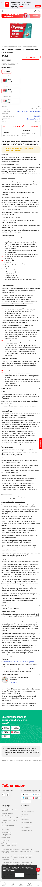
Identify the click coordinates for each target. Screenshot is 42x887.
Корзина (21, 885)
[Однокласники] (7, 794)
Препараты (5, 840)
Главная (4, 885)
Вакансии (24, 817)
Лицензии (24, 814)
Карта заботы (25, 820)
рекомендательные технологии (22, 867)
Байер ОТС (37, 116)
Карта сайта (5, 829)
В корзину (32, 57)
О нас (23, 809)
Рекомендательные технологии (8, 826)
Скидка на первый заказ (9, 845)
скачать (38, 6)
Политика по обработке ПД (10, 818)
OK (19, 875)
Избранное (29, 885)
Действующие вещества (9, 843)
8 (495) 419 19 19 (7, 835)
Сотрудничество (26, 825)
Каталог (12, 885)
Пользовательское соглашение (7, 814)
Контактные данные (27, 812)
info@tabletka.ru (7, 832)
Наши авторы (25, 828)
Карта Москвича (26, 822)
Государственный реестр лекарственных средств (18, 662)
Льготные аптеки (26, 830)
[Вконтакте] (3, 794)
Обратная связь (6, 837)
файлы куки (7, 869)
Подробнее (13, 682)
